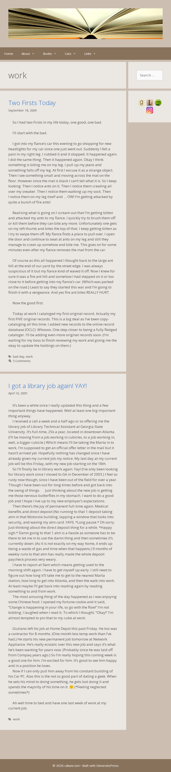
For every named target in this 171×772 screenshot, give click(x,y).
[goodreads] (141, 102)
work (29, 356)
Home (8, 53)
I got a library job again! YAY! (47, 385)
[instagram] (149, 109)
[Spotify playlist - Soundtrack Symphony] (158, 102)
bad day (18, 356)
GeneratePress (107, 765)
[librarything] (149, 102)
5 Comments (22, 361)
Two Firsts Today (32, 102)
